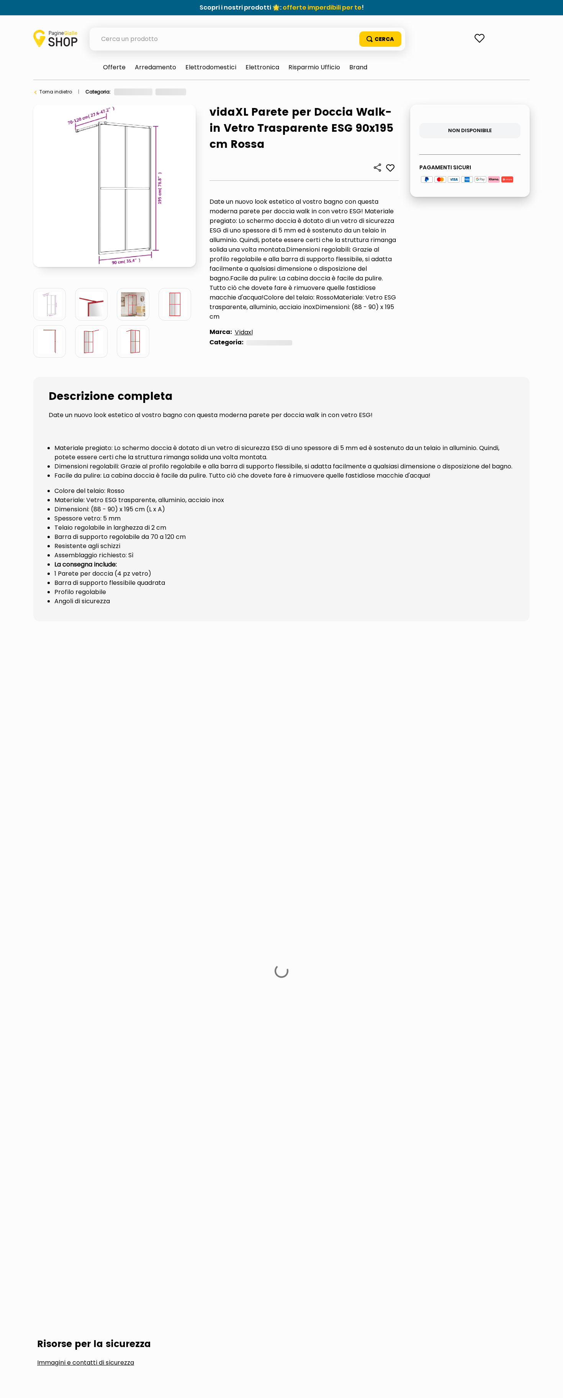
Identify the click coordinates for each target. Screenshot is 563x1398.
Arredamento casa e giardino (149, 91)
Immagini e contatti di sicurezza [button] (85, 787)
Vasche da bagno (76, 845)
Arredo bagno (209, 91)
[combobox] (247, 39)
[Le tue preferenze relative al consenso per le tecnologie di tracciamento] (549, 1384)
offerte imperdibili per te (322, 7)
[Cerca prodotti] (380, 39)
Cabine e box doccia (260, 91)
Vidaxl (244, 332)
